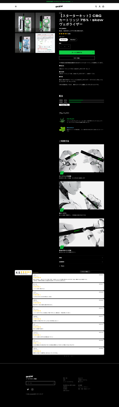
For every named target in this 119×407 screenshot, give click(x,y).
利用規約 (65, 388)
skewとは (80, 378)
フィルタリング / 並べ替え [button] (97, 271)
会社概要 (80, 385)
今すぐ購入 (77, 58)
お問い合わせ (66, 390)
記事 (64, 379)
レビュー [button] (35, 271)
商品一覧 (65, 378)
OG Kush (63, 39)
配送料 (65, 30)
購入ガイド (80, 381)
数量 (60, 43)
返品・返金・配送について (84, 388)
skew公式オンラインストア (36, 394)
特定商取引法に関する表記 (69, 385)
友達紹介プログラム (82, 379)
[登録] (53, 383)
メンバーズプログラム (68, 381)
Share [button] (62, 266)
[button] (16, 6)
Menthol (72, 39)
